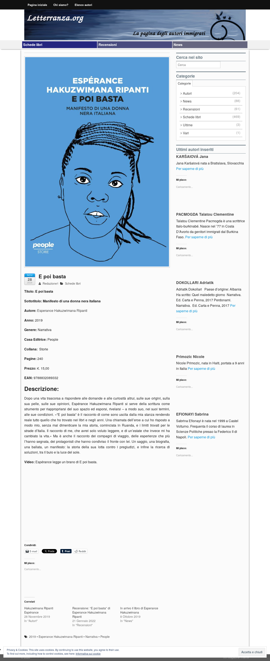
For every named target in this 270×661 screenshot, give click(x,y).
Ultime (188, 125)
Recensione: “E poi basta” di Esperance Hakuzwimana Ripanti (91, 612)
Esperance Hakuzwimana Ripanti (62, 310)
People (105, 636)
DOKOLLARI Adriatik (195, 282)
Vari (186, 133)
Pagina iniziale (37, 5)
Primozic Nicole (190, 356)
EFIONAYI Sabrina (192, 414)
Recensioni (108, 44)
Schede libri (32, 44)
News (178, 44)
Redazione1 (50, 283)
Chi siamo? (60, 5)
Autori (187, 93)
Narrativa (91, 636)
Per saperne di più (190, 168)
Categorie (184, 83)
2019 (32, 636)
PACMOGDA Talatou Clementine (205, 214)
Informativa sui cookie (88, 653)
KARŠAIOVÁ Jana (192, 156)
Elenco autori (83, 5)
